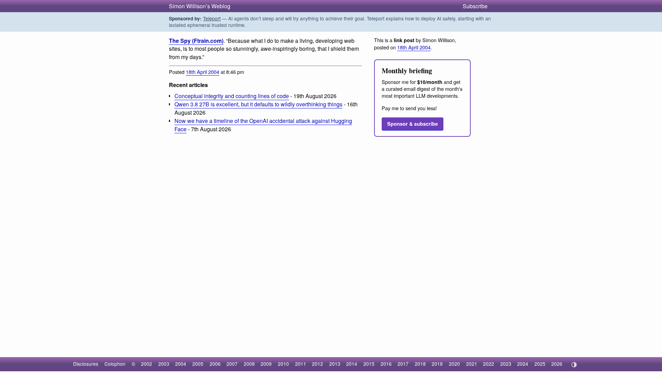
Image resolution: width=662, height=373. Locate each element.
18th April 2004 (202, 71)
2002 (146, 363)
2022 (488, 363)
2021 (471, 363)
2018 (420, 363)
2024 (522, 363)
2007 (232, 363)
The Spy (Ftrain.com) (196, 41)
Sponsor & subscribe (412, 123)
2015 (368, 363)
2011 (300, 363)
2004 (180, 363)
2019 (437, 363)
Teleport (212, 18)
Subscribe (475, 6)
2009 (266, 363)
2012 (317, 363)
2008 (249, 363)
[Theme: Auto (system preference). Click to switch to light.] (574, 365)
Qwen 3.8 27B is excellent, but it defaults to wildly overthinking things (258, 104)
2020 (454, 363)
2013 (334, 363)
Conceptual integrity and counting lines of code (231, 96)
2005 (197, 363)
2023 (505, 363)
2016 (386, 363)
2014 (351, 363)
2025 (539, 363)
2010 (283, 363)
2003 (163, 363)
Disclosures (85, 363)
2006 (215, 363)
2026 (556, 363)
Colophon (115, 363)
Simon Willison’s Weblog (199, 6)
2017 (403, 363)
